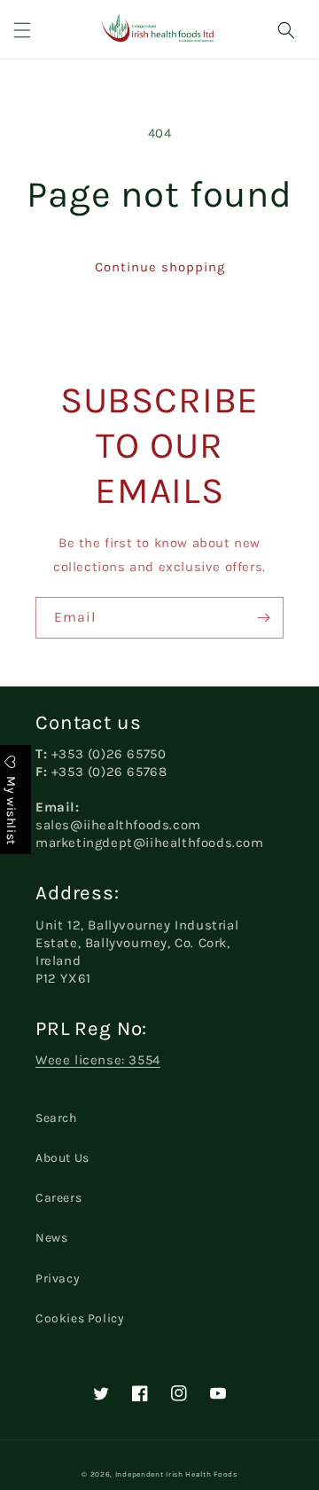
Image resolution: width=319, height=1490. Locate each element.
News (51, 1237)
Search (56, 1117)
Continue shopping (160, 267)
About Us (62, 1157)
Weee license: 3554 (97, 1060)
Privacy (57, 1278)
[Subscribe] (263, 618)
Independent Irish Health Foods (176, 1474)
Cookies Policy (79, 1318)
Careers (58, 1197)
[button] (22, 30)
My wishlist (11, 809)
